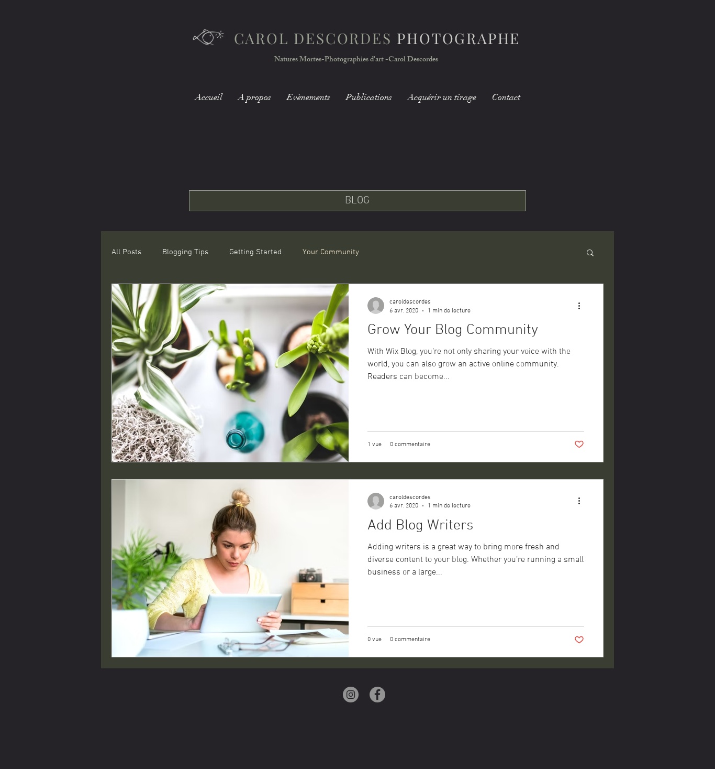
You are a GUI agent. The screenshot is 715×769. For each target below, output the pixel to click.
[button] (590, 253)
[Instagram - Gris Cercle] (351, 694)
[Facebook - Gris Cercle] (377, 694)
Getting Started (255, 252)
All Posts (126, 252)
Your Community (331, 252)
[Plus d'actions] (582, 305)
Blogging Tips (185, 252)
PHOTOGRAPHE (377, 38)
